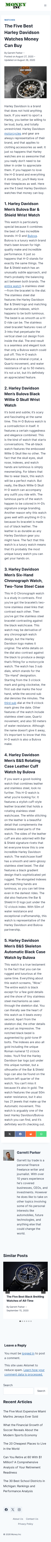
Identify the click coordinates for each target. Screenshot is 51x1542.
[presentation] (25, 1276)
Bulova (32, 235)
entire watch (12, 286)
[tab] (20, 1321)
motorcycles (12, 133)
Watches (9, 20)
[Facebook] (6, 1509)
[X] (13, 1509)
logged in (28, 1353)
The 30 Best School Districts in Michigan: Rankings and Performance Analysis (24, 1486)
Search (8, 1385)
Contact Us (32, 1519)
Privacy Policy (25, 1524)
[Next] (43, 1290)
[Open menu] (45, 5)
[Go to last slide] (7, 1290)
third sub (10, 703)
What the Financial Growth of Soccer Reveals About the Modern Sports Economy (23, 1430)
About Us (18, 1519)
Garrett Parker (15, 52)
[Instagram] (19, 1509)
